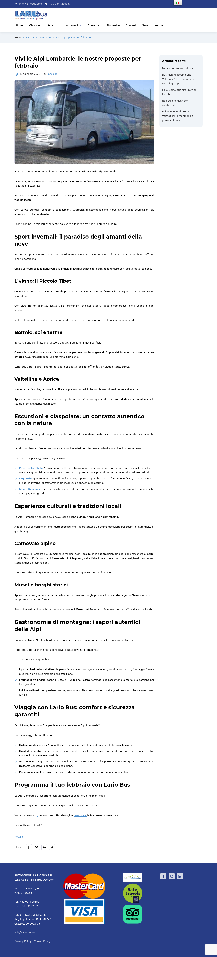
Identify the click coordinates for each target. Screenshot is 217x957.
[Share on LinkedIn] (44, 847)
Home (18, 38)
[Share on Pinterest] (52, 847)
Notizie (18, 837)
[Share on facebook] (29, 847)
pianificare (80, 815)
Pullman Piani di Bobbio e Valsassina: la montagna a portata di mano (177, 116)
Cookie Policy (42, 941)
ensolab (52, 74)
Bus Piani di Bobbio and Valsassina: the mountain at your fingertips (178, 79)
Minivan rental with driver (177, 68)
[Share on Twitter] (37, 847)
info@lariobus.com (25, 933)
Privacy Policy (22, 941)
